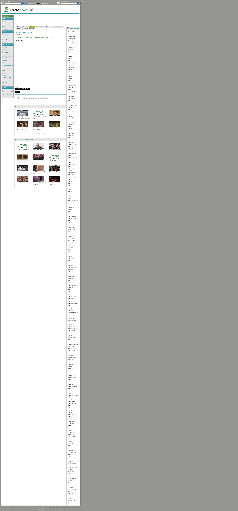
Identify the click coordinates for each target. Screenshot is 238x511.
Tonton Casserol (72, 482)
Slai (70, 445)
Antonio (71, 49)
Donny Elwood (72, 144)
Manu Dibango (72, 326)
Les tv (4, 37)
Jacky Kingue (72, 229)
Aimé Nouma (72, 38)
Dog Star (71, 142)
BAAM (70, 56)
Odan (70, 366)
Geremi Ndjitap (72, 202)
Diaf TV (71, 135)
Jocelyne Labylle (73, 240)
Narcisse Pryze (72, 355)
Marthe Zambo (72, 337)
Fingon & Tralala (73, 186)
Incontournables (7, 65)
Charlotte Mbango (73, 105)
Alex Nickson (72, 40)
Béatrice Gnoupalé (73, 63)
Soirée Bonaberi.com (6, 76)
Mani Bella (71, 324)
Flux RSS (4, 39)
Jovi (70, 249)
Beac (70, 60)
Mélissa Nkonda (72, 348)
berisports (71, 78)
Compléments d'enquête (72, 117)
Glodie (70, 205)
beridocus (71, 71)
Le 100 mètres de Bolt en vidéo (55, 128)
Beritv (70, 80)
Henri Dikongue (72, 216)
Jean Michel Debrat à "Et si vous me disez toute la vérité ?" (23, 150)
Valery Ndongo (72, 489)
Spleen (70, 456)
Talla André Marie (73, 467)
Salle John (71, 423)
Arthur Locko (72, 51)
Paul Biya (71, 388)
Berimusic (71, 74)
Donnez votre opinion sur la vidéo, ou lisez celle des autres (35, 98)
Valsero (71, 491)
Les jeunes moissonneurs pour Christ (73, 300)
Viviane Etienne (72, 496)
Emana (70, 166)
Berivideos (71, 83)
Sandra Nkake (72, 436)
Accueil (16, 15)
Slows (4, 73)
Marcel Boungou (73, 328)
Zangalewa (71, 502)
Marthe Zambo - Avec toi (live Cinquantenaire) (55, 183)
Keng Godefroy (72, 267)
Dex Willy (71, 133)
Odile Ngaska (72, 368)
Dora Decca (71, 146)
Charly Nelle (72, 107)
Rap (3, 70)
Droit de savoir (72, 153)
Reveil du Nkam (72, 414)
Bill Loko (71, 87)
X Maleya (71, 498)
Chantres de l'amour (73, 100)
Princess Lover (72, 405)
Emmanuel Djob (72, 172)
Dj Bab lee (71, 140)
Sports (4, 80)
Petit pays (71, 393)
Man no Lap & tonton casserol (72, 321)
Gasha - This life (20, 183)
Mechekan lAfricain (73, 344)
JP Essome (71, 251)
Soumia (71, 454)
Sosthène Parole (72, 452)
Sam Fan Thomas (73, 428)
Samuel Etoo (72, 432)
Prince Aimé (72, 401)
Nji (70, 362)
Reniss (70, 412)
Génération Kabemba (73, 200)
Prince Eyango (72, 403)
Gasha (70, 198)
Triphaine (71, 487)
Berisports (19, 40)
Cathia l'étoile (72, 91)
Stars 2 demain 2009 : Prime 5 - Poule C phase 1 (39, 183)
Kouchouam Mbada (73, 280)
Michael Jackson (72, 350)
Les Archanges (72, 296)
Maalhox (71, 310)
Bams (70, 58)
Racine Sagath (72, 408)
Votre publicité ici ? (87, 3)
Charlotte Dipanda (73, 103)
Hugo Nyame (72, 220)
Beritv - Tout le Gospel (53, 160)
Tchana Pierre (72, 476)
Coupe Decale (72, 124)
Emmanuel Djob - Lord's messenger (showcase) (38, 161)
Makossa (5, 68)
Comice (71, 114)
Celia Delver (72, 94)
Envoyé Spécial (72, 174)
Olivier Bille (72, 373)
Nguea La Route (72, 359)
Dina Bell (71, 137)
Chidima (71, 109)
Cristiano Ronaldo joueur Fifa (55, 116)
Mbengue (71, 342)
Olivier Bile (71, 371)
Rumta (70, 419)
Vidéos (20, 15)
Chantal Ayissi (72, 96)
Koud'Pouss (71, 283)
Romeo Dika (72, 416)
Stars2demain (72, 461)
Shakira (71, 443)
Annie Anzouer (72, 47)
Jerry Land (71, 238)
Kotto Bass (71, 276)
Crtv (70, 126)
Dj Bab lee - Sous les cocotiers (55, 171)
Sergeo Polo (72, 441)
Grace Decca (72, 207)
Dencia (70, 131)
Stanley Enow (72, 459)
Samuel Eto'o (72, 430)
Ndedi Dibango (72, 357)
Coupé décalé (6, 52)
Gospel (4, 60)
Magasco (71, 316)
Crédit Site (78, 507)
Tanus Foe (71, 471)
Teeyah (70, 480)
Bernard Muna (72, 85)
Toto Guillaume (72, 485)
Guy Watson (72, 214)
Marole (70, 335)
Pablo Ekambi (72, 382)
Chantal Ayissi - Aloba (37, 149)
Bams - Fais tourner (21, 171)
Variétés (4, 82)
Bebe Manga (72, 65)
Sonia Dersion (72, 450)
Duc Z (70, 155)
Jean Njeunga (72, 236)
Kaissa (70, 260)
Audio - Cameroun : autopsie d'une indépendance (23, 161)
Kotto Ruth (71, 278)
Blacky (70, 89)
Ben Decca (71, 69)
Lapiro (70, 289)
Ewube (70, 181)
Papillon (71, 384)
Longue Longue (72, 308)
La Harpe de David (73, 285)
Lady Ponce (71, 287)
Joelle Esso (71, 243)
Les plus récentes (7, 34)
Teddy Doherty (72, 478)
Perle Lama (71, 391)
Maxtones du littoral (73, 339)
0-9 (2, 91)
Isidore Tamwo (72, 227)
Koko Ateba (72, 271)
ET (70, 179)
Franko (70, 191)
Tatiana (70, 473)
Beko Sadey (71, 67)
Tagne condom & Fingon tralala (73, 464)
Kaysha (71, 265)
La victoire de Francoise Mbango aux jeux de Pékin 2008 (24, 128)
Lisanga (71, 305)
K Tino (70, 256)
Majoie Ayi (71, 318)
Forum (4, 24)
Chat (3, 26)
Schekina (71, 439)
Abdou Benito (72, 34)
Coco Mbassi (72, 111)
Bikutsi (4, 50)
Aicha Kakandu (72, 36)
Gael (70, 196)
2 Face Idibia (72, 31)
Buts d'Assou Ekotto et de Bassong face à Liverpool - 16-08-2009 (24, 117)
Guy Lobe (71, 211)
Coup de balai (72, 122)
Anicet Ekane (72, 42)
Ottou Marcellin (72, 377)
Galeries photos (7, 29)
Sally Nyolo (71, 425)
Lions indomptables (73, 303)
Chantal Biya (72, 98)
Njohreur (71, 364)
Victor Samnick (72, 493)
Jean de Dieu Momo (73, 231)
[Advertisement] (7, 126)
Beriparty (71, 76)
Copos (4, 21)
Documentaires (7, 55)
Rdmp (70, 410)
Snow (70, 448)
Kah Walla (71, 258)
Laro (70, 292)
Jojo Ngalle (71, 247)
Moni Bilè (71, 353)
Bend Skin (5, 47)
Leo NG (71, 294)
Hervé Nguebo (72, 218)
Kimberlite (71, 269)
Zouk (3, 85)
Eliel (70, 160)
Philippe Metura (72, 399)
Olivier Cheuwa (72, 375)
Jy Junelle (71, 254)
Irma (70, 225)
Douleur (71, 151)
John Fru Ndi (72, 245)
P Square (71, 379)
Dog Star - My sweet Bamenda (55, 149)
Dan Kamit (71, 128)
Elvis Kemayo (72, 164)
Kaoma (70, 263)
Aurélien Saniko (72, 54)
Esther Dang (72, 177)
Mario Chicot (72, 333)
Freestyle (5, 57)
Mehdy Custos (72, 346)
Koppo (70, 274)
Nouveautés (5, 42)
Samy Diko (71, 434)
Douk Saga (71, 148)
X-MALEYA (72, 500)
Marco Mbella (72, 330)
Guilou (70, 209)
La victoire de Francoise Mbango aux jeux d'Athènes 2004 (40, 128)
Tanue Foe (71, 469)
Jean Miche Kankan (73, 234)
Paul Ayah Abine (73, 386)
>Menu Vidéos (6, 16)
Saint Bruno (71, 421)
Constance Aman (73, 120)
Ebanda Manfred (73, 157)
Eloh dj (71, 162)
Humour (4, 63)
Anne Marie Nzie (73, 45)
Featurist (71, 183)
